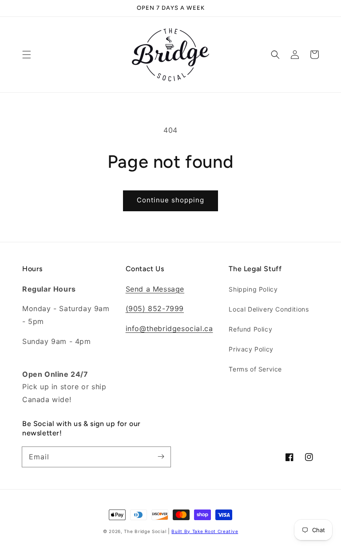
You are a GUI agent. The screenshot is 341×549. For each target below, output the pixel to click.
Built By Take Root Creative (204, 531)
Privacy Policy (251, 349)
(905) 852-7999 (155, 308)
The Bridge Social (145, 531)
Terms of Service (255, 369)
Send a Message (155, 288)
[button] (26, 54)
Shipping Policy (253, 289)
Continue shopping (170, 200)
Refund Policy (250, 329)
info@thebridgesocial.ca (169, 328)
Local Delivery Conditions (269, 309)
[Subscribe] (160, 456)
